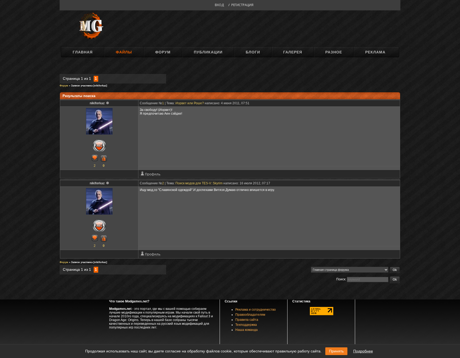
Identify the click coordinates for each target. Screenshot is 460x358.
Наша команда (246, 330)
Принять (336, 351)
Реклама (375, 52)
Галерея (292, 52)
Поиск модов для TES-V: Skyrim (199, 183)
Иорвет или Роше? (189, 103)
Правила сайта (246, 320)
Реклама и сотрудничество (255, 309)
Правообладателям (250, 315)
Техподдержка (246, 325)
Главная (83, 52)
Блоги (253, 52)
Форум (163, 52)
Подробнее (363, 351)
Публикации (208, 52)
